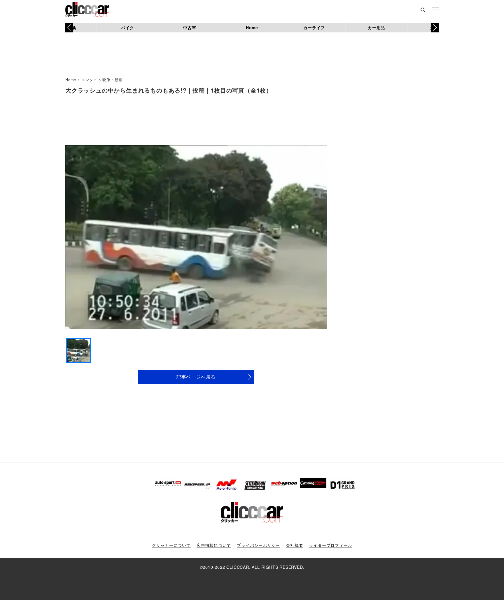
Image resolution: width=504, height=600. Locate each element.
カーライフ (314, 27)
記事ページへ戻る (196, 376)
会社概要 (294, 545)
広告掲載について (214, 545)
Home (252, 27)
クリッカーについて (171, 545)
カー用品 (376, 27)
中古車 (189, 27)
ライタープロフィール (330, 545)
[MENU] (435, 10)
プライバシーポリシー (258, 545)
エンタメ (89, 79)
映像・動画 (112, 79)
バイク (127, 27)
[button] (435, 27)
